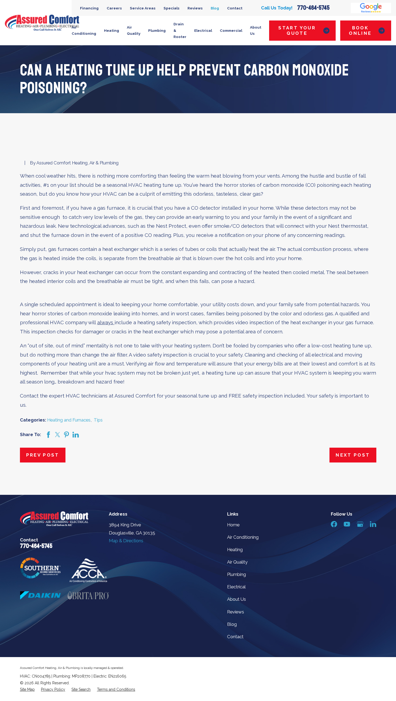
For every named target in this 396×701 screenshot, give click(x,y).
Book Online (360, 30)
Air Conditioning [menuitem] (84, 30)
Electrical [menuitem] (203, 30)
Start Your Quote (296, 30)
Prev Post (42, 455)
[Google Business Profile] (360, 524)
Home (233, 524)
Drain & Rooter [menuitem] (179, 30)
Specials (171, 8)
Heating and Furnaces (69, 420)
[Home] (42, 23)
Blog (215, 8)
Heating (235, 549)
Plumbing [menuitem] (157, 30)
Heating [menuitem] (111, 30)
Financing (89, 8)
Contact (234, 8)
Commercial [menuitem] (231, 30)
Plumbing (236, 574)
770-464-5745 (313, 8)
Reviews (195, 8)
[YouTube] (347, 524)
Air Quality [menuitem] (133, 30)
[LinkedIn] (373, 524)
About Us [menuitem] (255, 30)
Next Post (353, 455)
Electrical (236, 586)
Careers (114, 8)
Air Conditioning (243, 537)
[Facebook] (334, 524)
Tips (98, 420)
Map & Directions (126, 540)
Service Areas (142, 8)
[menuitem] (27, 689)
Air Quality (237, 562)
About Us (236, 599)
